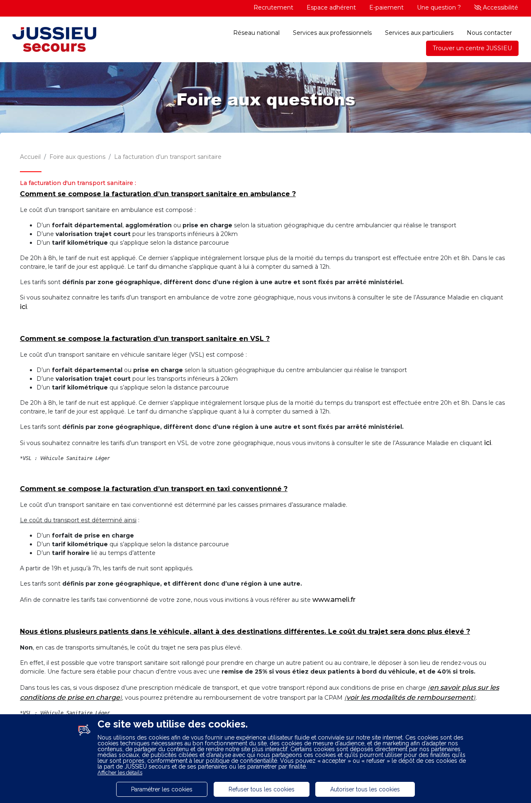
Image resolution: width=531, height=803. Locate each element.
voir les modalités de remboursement (409, 697)
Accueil (30, 157)
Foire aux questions (77, 157)
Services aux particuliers (419, 32)
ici (23, 307)
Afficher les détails (119, 772)
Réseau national (256, 32)
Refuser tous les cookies (262, 789)
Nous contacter (489, 32)
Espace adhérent (331, 7)
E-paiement (386, 7)
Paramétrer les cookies (161, 789)
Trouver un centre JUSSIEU (472, 48)
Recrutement (273, 7)
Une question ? (439, 7)
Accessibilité (499, 7)
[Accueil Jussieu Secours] (54, 40)
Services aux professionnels (332, 32)
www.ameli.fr (334, 599)
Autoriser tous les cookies (365, 789)
